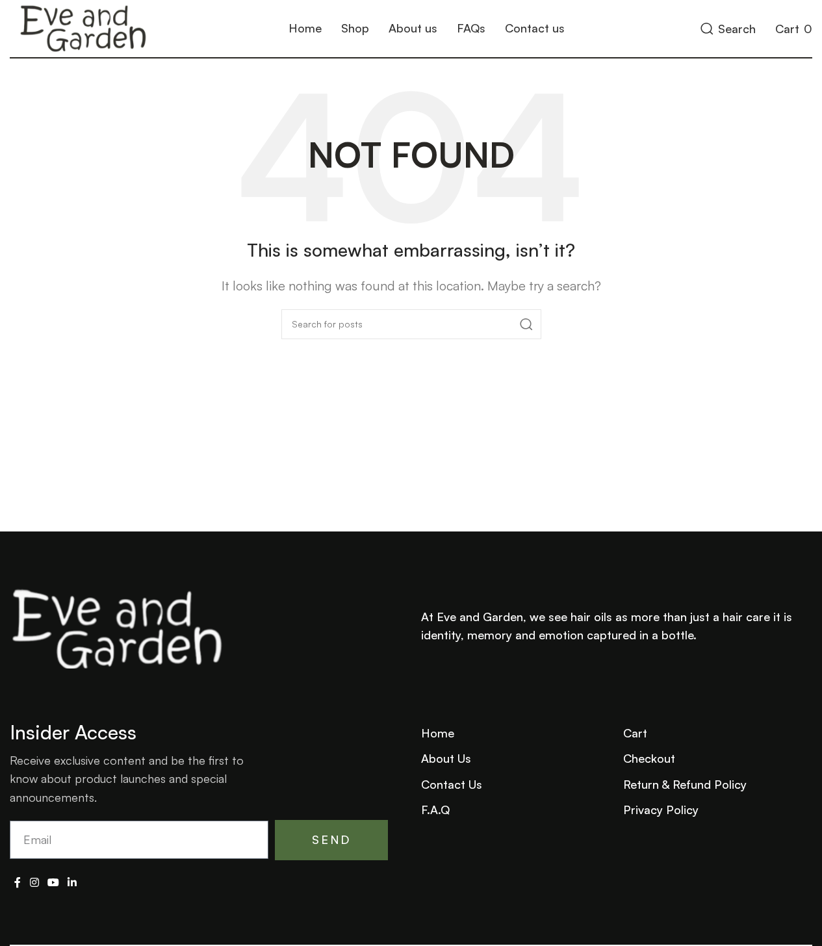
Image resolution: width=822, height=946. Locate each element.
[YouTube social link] (53, 883)
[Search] (526, 324)
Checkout (649, 758)
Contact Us (451, 784)
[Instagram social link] (34, 883)
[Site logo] (81, 26)
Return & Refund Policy (685, 784)
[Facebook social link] (17, 883)
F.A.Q (435, 809)
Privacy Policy (661, 809)
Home (437, 733)
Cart (635, 733)
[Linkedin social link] (72, 883)
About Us (446, 758)
